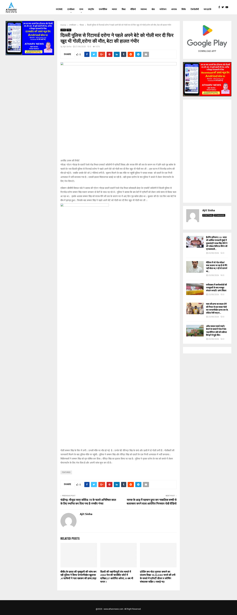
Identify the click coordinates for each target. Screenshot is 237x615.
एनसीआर (70, 9)
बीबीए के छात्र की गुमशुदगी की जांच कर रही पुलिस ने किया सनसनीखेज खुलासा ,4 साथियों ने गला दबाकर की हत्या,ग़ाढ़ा (78, 575)
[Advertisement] (207, 151)
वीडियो (133, 9)
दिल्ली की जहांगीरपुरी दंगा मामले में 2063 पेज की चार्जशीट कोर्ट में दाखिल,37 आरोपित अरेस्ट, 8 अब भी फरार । (116, 577)
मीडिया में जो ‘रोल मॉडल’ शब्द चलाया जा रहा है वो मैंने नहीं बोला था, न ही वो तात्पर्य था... (216, 267)
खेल (153, 9)
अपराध (174, 9)
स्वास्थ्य (144, 9)
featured (66, 472)
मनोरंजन (163, 9)
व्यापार (114, 9)
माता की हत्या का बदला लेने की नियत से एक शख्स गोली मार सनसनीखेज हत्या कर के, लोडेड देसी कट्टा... (217, 308)
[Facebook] (220, 7)
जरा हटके (207, 9)
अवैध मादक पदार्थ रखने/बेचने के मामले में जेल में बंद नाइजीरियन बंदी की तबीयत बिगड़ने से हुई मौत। (216, 330)
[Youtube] (228, 7)
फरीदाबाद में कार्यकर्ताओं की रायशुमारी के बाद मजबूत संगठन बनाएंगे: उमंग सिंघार (216, 287)
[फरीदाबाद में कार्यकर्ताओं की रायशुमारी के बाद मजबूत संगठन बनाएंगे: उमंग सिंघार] (195, 289)
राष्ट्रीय (91, 9)
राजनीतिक (103, 9)
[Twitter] (224, 7)
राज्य (81, 9)
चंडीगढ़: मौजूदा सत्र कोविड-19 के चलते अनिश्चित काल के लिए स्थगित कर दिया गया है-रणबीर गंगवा (88, 502)
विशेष (184, 9)
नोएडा (68, 30)
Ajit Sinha (67, 46)
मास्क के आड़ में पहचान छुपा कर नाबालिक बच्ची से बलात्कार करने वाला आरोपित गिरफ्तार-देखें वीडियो (152, 502)
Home (59, 9)
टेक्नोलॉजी (195, 9)
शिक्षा (124, 9)
